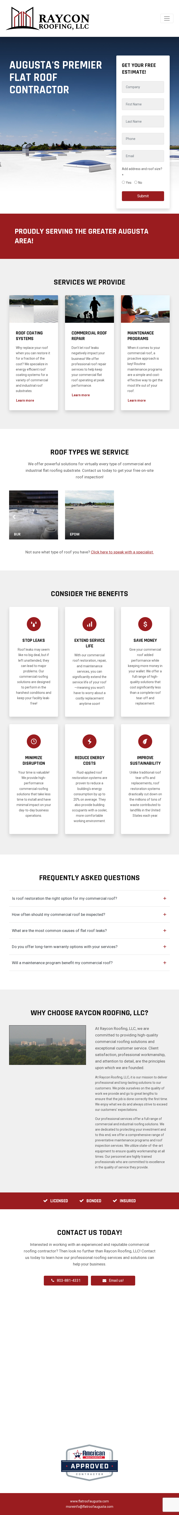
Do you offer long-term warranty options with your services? (64, 946)
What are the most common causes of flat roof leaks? (59, 930)
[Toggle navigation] (166, 18)
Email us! (116, 1280)
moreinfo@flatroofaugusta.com (89, 1506)
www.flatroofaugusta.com (89, 1501)
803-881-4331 (69, 1280)
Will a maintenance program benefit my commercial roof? (62, 962)
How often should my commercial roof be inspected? (58, 914)
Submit (143, 196)
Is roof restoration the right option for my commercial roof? (64, 898)
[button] (25, 400)
